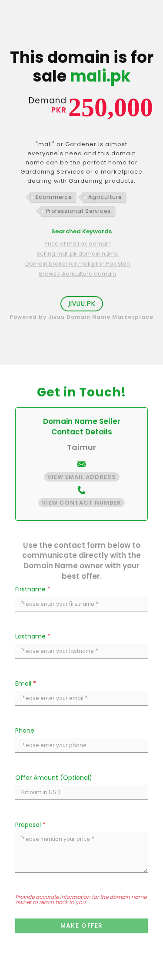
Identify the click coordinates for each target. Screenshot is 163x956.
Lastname (32, 636)
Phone (24, 730)
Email (25, 683)
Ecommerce (54, 197)
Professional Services (78, 211)
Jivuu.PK (81, 303)
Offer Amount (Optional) (53, 778)
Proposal (30, 825)
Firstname (32, 589)
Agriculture (105, 197)
